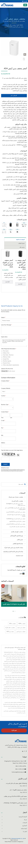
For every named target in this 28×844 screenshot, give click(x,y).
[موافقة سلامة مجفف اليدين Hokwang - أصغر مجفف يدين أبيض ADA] (24, 225)
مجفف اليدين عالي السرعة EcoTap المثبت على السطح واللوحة (15, 508)
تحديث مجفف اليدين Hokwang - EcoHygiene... (15, 803)
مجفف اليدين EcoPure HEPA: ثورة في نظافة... (15, 796)
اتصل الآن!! (14, 730)
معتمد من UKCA (10, 631)
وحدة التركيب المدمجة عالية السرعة (17, 526)
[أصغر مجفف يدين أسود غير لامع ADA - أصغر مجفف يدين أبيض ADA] (11, 225)
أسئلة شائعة (24, 828)
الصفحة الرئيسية (23, 816)
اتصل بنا (25, 831)
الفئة (18, 25)
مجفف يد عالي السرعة (11, 25)
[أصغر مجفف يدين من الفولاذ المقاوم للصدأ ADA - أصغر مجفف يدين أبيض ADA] (17, 225)
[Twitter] (24, 751)
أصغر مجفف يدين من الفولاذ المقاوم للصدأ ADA (7, 263)
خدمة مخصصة (19, 555)
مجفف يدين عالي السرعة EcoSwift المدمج (14, 26)
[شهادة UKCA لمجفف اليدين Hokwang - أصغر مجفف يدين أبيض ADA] (17, 231)
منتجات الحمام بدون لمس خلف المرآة (13, 547)
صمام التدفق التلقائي (18, 543)
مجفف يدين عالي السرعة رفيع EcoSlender (16, 518)
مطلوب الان (13, 95)
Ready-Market (8, 841)
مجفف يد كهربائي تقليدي (17, 531)
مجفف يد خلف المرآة (10, 627)
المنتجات (25, 822)
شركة (25, 819)
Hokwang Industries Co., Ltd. (17, 838)
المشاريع (25, 825)
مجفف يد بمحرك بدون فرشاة (16, 497)
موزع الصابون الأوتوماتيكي (16, 535)
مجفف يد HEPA (21, 623)
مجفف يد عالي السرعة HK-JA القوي (17, 521)
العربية (25, 1)
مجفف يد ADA (12, 623)
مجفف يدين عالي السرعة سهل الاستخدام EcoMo (16, 515)
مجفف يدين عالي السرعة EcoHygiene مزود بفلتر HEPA (15, 504)
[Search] (25, 484)
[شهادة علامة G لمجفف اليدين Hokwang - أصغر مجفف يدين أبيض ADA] (11, 231)
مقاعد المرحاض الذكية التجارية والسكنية (13, 551)
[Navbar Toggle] (25, 5)
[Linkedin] (22, 751)
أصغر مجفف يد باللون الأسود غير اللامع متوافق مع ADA (20, 264)
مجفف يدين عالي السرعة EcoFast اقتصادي (15, 524)
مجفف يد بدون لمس (20, 631)
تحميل (21, 573)
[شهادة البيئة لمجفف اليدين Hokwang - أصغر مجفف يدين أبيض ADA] (4, 231)
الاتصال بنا (19, 712)
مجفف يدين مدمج (21, 627)
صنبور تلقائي (20, 539)
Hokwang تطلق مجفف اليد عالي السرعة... (16, 783)
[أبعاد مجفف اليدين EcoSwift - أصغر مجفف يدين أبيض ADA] (4, 225)
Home (21, 25)
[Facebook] (26, 751)
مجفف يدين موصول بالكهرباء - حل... (18, 790)
